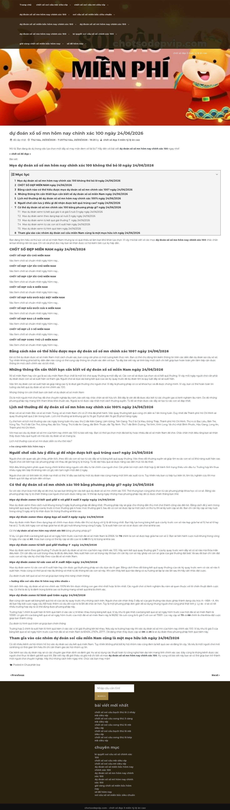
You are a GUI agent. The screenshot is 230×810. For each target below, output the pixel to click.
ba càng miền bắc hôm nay (27, 446)
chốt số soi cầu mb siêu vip (52, 4)
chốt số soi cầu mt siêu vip (89, 4)
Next (215, 675)
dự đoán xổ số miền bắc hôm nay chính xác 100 (46, 24)
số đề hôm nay (75, 43)
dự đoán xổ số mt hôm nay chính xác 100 (103, 24)
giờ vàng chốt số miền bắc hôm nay (40, 43)
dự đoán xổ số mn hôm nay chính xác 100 (43, 14)
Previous (18, 675)
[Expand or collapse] (217, 174)
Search (101, 696)
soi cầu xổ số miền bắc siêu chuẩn (92, 14)
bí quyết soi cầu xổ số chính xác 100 (93, 34)
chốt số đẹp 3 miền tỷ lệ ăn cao (121, 139)
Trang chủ (25, 4)
